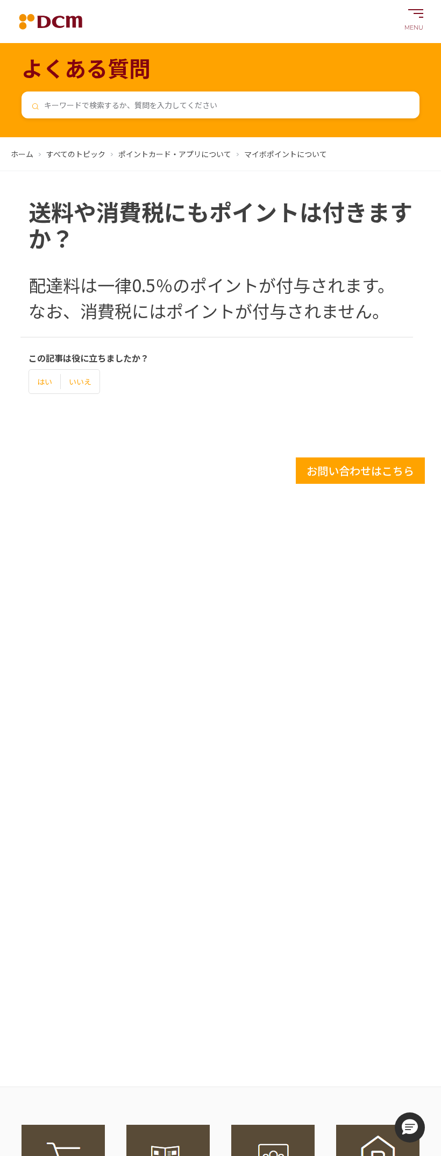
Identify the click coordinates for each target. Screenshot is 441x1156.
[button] (410, 1127)
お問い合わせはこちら (360, 470)
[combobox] (220, 104)
